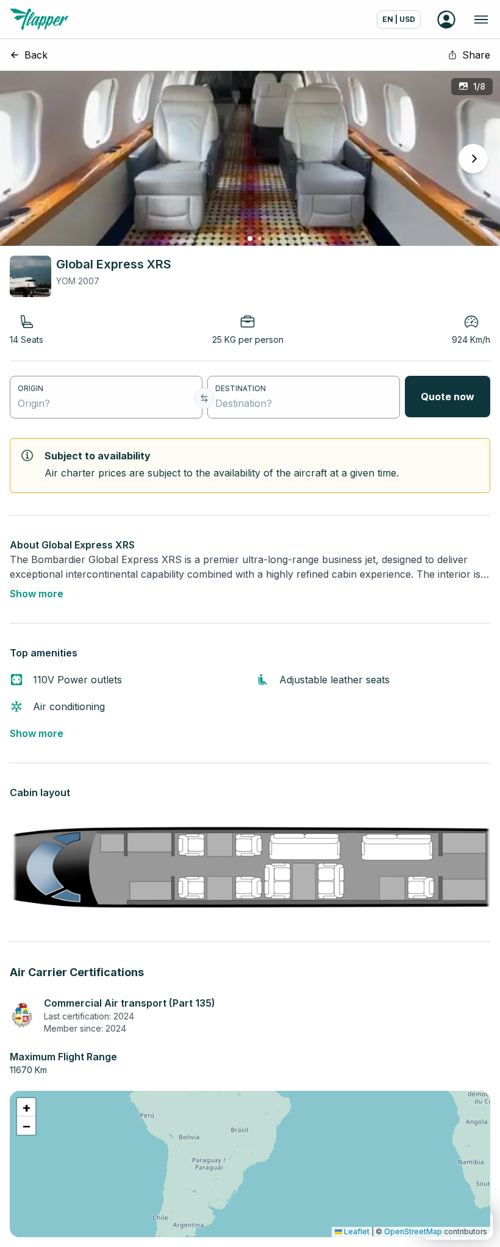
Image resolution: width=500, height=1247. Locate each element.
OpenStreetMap (413, 1231)
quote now (447, 396)
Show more (36, 594)
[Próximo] (473, 158)
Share (476, 55)
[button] (26, 1107)
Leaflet (356, 1231)
